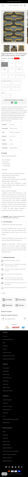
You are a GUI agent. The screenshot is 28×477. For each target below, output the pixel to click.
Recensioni (5, 346)
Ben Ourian (5, 435)
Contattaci (5, 403)
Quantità (3, 92)
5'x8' (4, 69)
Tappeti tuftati (6, 387)
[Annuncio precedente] (2, 1)
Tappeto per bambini (8, 390)
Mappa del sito (6, 422)
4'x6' (19, 63)
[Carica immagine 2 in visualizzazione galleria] (14, 48)
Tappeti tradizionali (7, 448)
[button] (2, 5)
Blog (4, 342)
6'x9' (12, 69)
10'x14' (12, 75)
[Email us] (12, 102)
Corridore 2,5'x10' (6, 81)
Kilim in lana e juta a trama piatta (10, 451)
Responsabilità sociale (8, 339)
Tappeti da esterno (7, 457)
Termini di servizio (7, 352)
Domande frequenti (7, 399)
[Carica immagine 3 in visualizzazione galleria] (21, 48)
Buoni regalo (6, 371)
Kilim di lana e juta (7, 377)
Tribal (4, 431)
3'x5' (12, 63)
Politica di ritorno (7, 409)
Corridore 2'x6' (20, 75)
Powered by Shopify (18, 473)
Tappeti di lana (6, 374)
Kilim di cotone (6, 441)
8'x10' (19, 69)
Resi (4, 416)
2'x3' (4, 63)
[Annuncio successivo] (25, 1)
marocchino (5, 384)
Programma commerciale (9, 359)
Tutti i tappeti (6, 368)
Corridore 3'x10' (16, 81)
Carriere (5, 349)
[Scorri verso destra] (26, 48)
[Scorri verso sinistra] (1, 48)
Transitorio (5, 438)
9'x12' (4, 75)
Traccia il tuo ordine (7, 406)
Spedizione (5, 412)
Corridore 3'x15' (6, 87)
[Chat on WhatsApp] (16, 102)
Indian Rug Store (12, 473)
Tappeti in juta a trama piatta (9, 454)
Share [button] (4, 293)
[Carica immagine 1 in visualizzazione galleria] (7, 48)
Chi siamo (5, 336)
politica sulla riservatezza (9, 355)
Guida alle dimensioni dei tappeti (10, 419)
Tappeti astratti (6, 444)
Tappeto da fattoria (7, 461)
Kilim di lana (6, 381)
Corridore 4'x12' (16, 87)
